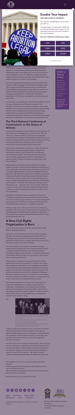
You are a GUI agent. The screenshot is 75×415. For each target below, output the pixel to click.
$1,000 (63, 54)
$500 (47, 54)
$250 (63, 48)
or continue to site (55, 61)
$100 (47, 48)
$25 (47, 43)
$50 (63, 43)
